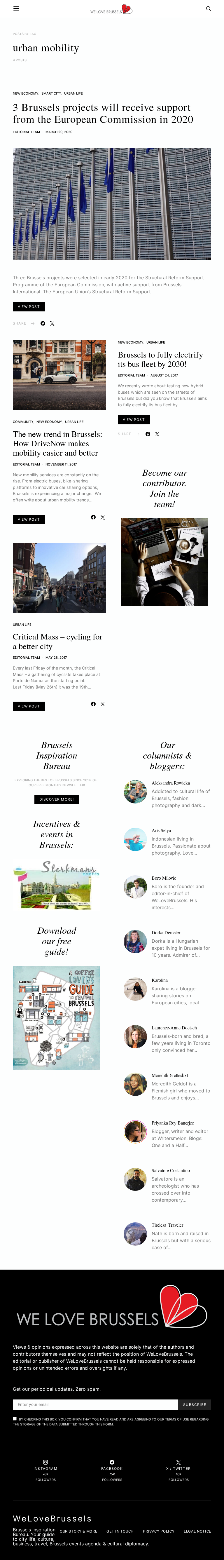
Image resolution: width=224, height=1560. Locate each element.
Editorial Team (26, 132)
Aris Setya (161, 830)
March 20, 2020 (59, 132)
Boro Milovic (164, 878)
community (23, 422)
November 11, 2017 (61, 464)
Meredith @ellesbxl (170, 1075)
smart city (51, 93)
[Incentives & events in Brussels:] (56, 885)
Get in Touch (120, 1531)
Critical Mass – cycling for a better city (57, 641)
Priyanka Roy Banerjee (173, 1123)
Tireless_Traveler (167, 1225)
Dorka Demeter (166, 932)
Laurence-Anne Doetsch (174, 1027)
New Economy (25, 93)
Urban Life (73, 93)
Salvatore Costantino (171, 1170)
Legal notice (197, 1531)
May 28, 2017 (56, 658)
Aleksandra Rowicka (171, 783)
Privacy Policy (158, 1531)
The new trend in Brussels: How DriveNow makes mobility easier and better (57, 443)
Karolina (160, 980)
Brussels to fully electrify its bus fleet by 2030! (160, 359)
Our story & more (78, 1531)
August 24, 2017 (164, 375)
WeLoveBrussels (52, 1518)
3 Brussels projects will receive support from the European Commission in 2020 (103, 113)
